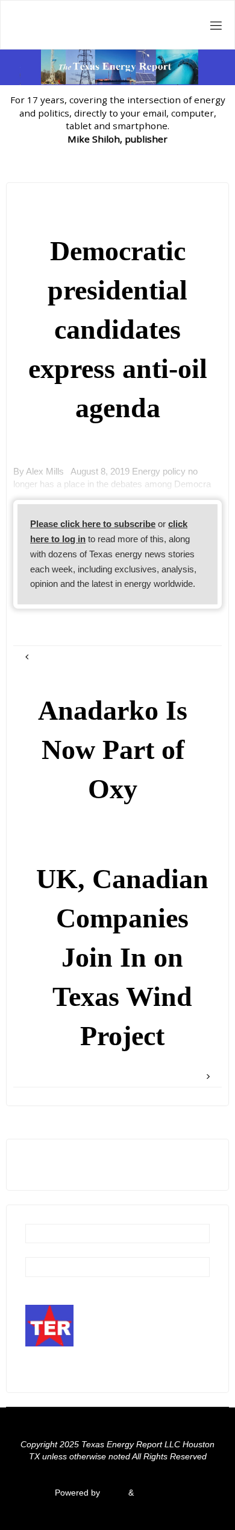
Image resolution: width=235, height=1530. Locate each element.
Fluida (113, 1492)
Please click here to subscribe (92, 524)
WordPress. (158, 1492)
